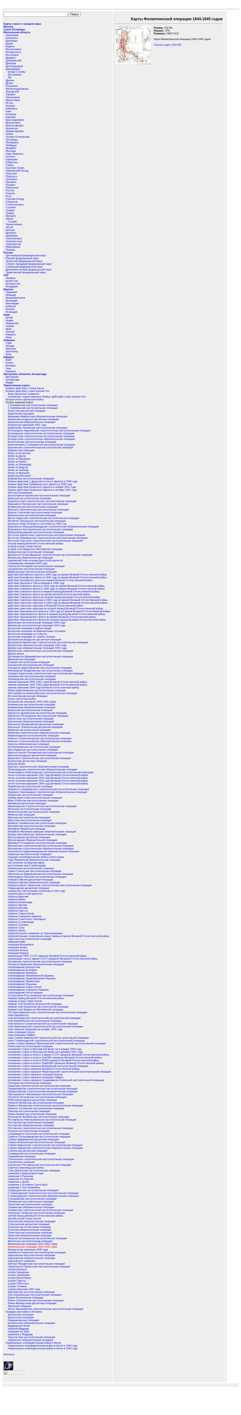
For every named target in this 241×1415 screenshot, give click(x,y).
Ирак (9, 328)
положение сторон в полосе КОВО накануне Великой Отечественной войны (53, 1060)
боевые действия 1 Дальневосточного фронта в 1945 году (42, 481)
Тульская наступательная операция (29, 1227)
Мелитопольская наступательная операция (34, 811)
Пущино (10, 184)
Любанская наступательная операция (30, 794)
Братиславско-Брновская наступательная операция (39, 495)
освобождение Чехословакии (25, 992)
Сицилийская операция (22, 1156)
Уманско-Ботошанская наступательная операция (37, 1238)
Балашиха (12, 37)
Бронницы (12, 40)
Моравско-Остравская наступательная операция (37, 842)
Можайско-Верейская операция (26, 828)
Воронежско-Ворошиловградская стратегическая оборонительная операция (53, 526)
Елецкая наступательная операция (29, 662)
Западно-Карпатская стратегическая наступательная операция (46, 673)
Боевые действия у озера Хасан (25, 388)
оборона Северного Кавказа (24, 916)
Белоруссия (13, 283)
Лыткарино (12, 142)
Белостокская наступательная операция (32, 441)
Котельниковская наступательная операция (34, 746)
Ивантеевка (13, 100)
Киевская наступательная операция (29, 729)
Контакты (9, 1354)
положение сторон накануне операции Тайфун (35, 1077)
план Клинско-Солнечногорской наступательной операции (43, 1023)
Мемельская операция (21, 814)
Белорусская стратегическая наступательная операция (41, 436)
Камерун (11, 371)
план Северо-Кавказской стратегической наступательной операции (48, 1037)
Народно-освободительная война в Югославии (36, 857)
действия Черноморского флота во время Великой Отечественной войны (52, 616)
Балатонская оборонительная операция (31, 422)
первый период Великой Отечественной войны (36, 998)
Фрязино (11, 215)
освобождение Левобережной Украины (31, 975)
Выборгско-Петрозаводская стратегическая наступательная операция (50, 554)
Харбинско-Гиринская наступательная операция (37, 1252)
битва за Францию (18, 472)
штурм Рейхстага (18, 1283)
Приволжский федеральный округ (26, 272)
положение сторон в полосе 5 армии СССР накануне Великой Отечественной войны (58, 1054)
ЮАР (9, 359)
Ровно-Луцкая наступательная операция (32, 1114)
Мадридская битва (19, 1325)
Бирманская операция (21, 450)
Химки (9, 218)
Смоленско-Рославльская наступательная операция (39, 1164)
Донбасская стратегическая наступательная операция (40, 650)
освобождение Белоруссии (24, 967)
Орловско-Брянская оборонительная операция (36, 964)
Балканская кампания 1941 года (27, 424)
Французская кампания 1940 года (28, 1249)
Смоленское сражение (21, 1162)
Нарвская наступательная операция (29, 854)
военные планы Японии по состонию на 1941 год (37, 523)
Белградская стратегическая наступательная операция (41, 433)
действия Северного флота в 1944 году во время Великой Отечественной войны (56, 585)
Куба (8, 354)
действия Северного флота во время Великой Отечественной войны (49, 594)
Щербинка (12, 235)
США (9, 343)
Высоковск (12, 54)
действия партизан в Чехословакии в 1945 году (36, 583)
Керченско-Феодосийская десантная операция (36, 724)
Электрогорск (14, 238)
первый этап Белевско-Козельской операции (34, 1003)
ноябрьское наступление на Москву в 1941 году (36, 890)
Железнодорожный (17, 88)
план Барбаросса (18, 1015)
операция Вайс (17, 941)
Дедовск (11, 57)
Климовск (11, 108)
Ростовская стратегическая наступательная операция (40, 1128)
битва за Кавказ (17, 461)
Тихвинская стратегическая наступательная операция (40, 1210)
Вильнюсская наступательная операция (32, 515)
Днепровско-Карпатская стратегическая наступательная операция (48, 642)
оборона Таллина (18, 924)
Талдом (10, 210)
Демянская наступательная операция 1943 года (36, 625)
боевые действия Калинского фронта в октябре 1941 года (42, 489)
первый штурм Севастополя (25, 1001)
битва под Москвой (19, 475)
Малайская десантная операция (27, 803)
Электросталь (14, 241)
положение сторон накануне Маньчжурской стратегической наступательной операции (59, 1071)
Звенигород (13, 97)
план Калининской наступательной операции (34, 1020)
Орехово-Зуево (15, 167)
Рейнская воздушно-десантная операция (32, 1099)
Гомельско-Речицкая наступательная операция (36, 566)
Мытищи (11, 150)
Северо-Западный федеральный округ (29, 263)
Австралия (12, 376)
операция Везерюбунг (21, 944)
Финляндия (12, 303)
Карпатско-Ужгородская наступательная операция (38, 715)
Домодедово (13, 69)
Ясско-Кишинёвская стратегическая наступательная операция (45, 1308)
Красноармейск (15, 119)
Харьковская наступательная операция (31, 1255)
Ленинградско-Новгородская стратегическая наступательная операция (50, 772)
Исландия (11, 311)
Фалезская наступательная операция (30, 1241)
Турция (10, 326)
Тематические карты (17, 385)
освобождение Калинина (22, 972)
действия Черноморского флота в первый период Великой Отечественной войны (56, 614)
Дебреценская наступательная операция (32, 571)
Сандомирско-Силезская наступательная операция (39, 1133)
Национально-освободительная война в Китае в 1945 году (42, 1348)
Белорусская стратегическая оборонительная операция (41, 439)
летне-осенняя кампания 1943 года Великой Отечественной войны (48, 780)
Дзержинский (13, 60)
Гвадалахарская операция (23, 1320)
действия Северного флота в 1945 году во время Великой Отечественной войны (56, 588)
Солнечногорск (15, 204)
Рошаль (10, 193)
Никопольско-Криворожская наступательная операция (40, 873)
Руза (8, 196)
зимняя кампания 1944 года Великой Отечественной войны (43, 687)
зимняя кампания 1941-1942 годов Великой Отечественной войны (47, 681)
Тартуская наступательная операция (30, 1204)
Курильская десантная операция (27, 761)
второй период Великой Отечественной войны (35, 543)
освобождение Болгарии (22, 970)
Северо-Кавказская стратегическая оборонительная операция (45, 1147)
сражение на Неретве (21, 1179)
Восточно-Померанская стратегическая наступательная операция (48, 537)
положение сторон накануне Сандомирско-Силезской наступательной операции (56, 1080)
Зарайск (11, 94)
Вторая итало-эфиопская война (25, 399)
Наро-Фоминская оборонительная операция (34, 859)
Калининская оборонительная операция (31, 707)
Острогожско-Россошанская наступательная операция (41, 995)
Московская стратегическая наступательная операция (40, 845)
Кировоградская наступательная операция (33, 735)
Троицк (10, 213)
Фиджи (9, 382)
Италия (10, 309)
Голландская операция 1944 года (27, 563)
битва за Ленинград (19, 464)
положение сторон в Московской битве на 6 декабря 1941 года (45, 1051)
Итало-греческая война (22, 698)
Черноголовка (14, 224)
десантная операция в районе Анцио (30, 628)
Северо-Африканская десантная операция (33, 1139)
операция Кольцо (18, 950)
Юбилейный (13, 246)
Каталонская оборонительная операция (31, 1323)
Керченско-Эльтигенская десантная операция (35, 727)
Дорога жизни (16, 653)
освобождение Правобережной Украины (32, 978)
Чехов (9, 227)
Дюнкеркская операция (21, 659)
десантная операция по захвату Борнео (31, 636)
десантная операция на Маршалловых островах (37, 631)
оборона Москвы (18, 907)
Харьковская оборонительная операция (31, 1258)
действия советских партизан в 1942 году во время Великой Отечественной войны (58, 600)
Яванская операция (19, 1306)
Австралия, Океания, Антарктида (25, 374)
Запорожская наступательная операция (32, 676)
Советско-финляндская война (26, 1167)
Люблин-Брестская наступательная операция (35, 797)
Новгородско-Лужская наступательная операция (37, 876)
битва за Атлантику (19, 453)
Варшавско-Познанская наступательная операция (38, 503)
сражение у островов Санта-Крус (28, 1184)
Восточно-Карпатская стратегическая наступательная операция (46, 535)
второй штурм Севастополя (24, 546)
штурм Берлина (17, 1269)
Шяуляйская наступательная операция (31, 1291)
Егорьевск (12, 85)
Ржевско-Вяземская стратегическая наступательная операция (45, 1105)
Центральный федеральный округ (26, 255)
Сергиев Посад (15, 198)
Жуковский (12, 91)
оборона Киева (16, 899)
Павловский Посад (17, 170)
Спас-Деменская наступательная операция (34, 1170)
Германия (11, 292)
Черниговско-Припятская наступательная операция (39, 1266)
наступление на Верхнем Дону (26, 862)
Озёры (10, 165)
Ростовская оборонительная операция (31, 1125)
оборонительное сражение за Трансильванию (35, 933)
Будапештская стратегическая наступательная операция (42, 501)
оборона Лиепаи (17, 905)
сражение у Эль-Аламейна (24, 1187)
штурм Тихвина (17, 1286)
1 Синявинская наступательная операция (33, 405)
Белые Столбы (16, 71)
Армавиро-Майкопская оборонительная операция (37, 416)
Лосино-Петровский (17, 136)
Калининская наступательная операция (31, 704)
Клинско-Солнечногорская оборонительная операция (40, 741)
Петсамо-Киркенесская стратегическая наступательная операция (47, 1012)
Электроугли (13, 244)
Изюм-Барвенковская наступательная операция (37, 690)
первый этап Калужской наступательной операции (38, 1006)
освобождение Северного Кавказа (28, 989)
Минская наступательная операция (29, 817)
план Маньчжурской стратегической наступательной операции (45, 1026)
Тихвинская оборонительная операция (31, 1207)
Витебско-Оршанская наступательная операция (37, 520)
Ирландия (11, 300)
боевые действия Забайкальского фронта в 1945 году (40, 484)
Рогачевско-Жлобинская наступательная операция (38, 1116)
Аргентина (12, 351)
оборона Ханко (16, 930)
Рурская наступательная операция (29, 1131)
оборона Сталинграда (21, 922)
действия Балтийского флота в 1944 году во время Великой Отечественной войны (57, 574)
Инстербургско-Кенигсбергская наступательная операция (42, 693)
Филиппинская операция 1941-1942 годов (32, 1243)
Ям (10, 77)
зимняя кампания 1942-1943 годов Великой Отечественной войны (47, 684)
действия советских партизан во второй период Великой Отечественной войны (55, 608)
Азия (7, 314)
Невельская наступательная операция (31, 868)
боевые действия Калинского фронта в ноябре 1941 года (42, 487)
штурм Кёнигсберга (19, 1277)
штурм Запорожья (19, 1275)
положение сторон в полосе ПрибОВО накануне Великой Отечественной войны (56, 1063)
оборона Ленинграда (20, 902)
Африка (9, 357)
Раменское (12, 187)
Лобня (9, 134)
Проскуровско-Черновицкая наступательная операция (40, 1094)
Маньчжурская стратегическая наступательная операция (42, 806)
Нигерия (11, 365)
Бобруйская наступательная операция (31, 478)
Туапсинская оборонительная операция (31, 1221)
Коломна (11, 114)
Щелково (11, 232)
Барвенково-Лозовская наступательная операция (37, 427)
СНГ (6, 275)
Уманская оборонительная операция (30, 1235)
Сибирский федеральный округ (24, 266)
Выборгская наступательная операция (31, 552)
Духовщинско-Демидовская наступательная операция (40, 656)
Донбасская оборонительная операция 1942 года (37, 648)
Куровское (12, 128)
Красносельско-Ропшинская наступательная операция (41, 752)
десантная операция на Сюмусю (27, 633)
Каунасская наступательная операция (31, 718)
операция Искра (17, 947)
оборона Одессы (18, 910)
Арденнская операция (21, 413)
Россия (8, 252)
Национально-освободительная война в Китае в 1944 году (42, 1345)
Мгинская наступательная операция (29, 809)
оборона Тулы (16, 927)
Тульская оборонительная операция (29, 1229)
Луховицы (12, 139)
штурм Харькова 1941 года (24, 1289)
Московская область (17, 32)
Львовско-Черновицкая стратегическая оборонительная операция (47, 792)
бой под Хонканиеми (20, 492)
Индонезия (12, 323)
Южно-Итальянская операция (25, 1297)
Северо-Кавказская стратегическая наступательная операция (45, 1145)
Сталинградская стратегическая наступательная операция (43, 1193)
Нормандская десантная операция (28, 888)
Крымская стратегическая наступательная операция (39, 758)
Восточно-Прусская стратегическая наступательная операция (45, 540)
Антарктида (12, 379)
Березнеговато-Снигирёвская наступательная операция (41, 444)
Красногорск (13, 122)
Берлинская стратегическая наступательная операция (40, 447)
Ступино (11, 207)
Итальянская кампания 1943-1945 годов (32, 701)
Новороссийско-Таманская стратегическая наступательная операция (50, 885)
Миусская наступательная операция (30, 820)
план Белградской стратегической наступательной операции (44, 1018)
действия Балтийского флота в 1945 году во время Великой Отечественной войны (57, 577)
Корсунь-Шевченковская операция (28, 744)
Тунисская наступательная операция (30, 1232)
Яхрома (10, 249)
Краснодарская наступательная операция (33, 749)
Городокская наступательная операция (31, 568)
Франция (11, 294)
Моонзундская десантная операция (29, 837)
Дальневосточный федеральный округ (29, 269)
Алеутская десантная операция (26, 410)
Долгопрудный (14, 66)
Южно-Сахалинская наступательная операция (36, 1300)
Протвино (11, 179)
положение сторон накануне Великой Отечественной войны (44, 1068)
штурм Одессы (17, 1280)
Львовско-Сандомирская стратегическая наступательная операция (48, 789)
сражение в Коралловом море (26, 1173)
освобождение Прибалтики (24, 981)
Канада (10, 345)
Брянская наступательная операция (29, 498)
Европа (8, 289)
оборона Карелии (18, 896)
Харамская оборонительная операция (30, 1340)
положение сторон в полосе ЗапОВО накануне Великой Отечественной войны (55, 1057)
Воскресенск (13, 52)
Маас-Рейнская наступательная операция (33, 800)
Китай (9, 317)
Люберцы (11, 145)
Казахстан (12, 280)
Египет (10, 362)
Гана (8, 368)
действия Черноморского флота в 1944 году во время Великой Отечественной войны (59, 611)
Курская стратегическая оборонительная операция (38, 766)
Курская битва (16, 763)
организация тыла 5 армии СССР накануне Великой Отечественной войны (52, 958)
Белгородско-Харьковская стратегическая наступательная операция (49, 430)
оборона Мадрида (18, 1328)
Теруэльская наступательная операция (31, 1337)
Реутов (10, 190)
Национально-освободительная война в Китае (33, 1342)
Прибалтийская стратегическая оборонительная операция (43, 1091)
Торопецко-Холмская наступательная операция (36, 1212)
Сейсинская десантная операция (27, 1150)
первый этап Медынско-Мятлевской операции (35, 1009)
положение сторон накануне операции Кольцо (35, 1074)
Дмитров (11, 63)
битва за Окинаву (18, 470)
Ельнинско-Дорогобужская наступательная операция (40, 667)
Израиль (11, 334)
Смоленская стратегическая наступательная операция (41, 1159)
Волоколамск (13, 49)
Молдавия (12, 286)
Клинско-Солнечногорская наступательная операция (39, 738)
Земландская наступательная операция (32, 679)
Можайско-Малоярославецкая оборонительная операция (42, 831)
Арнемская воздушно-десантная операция (33, 419)
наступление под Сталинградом (27, 865)
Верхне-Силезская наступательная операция (35, 512)
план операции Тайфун (21, 1034)
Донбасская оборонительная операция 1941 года (37, 645)
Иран (9, 337)
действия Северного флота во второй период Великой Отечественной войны (54, 597)
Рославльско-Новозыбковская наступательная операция (42, 1119)
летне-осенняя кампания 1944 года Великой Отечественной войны (48, 783)
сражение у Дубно (18, 1181)
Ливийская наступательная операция (30, 786)
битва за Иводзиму (19, 458)
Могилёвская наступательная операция (31, 825)
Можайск (11, 148)
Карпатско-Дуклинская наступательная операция (37, 713)
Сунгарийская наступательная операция (32, 1198)
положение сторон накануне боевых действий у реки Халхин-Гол (46, 396)
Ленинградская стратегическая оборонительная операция (42, 769)
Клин (8, 111)
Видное (10, 46)
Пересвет (11, 173)
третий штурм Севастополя (24, 1218)
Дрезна (10, 80)
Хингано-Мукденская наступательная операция (36, 1263)
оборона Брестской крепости (25, 893)
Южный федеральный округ (22, 258)
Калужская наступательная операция (30, 710)
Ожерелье (12, 162)
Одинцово (12, 159)
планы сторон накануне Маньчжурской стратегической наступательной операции (56, 1043)
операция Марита (18, 953)
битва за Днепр (17, 455)
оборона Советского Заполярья (27, 919)
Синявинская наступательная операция (32, 1153)
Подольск (11, 176)
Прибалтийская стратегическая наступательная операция (42, 1088)
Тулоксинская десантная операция (28, 1224)
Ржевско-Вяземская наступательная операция (36, 1102)
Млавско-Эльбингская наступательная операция (37, 823)
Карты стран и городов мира (22, 23)
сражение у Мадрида (20, 1334)
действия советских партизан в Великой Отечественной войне (45, 605)
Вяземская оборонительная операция (30, 557)
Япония (10, 331)
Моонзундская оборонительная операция (32, 840)
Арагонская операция (20, 1314)
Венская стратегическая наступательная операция (38, 509)
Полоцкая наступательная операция (29, 1082)
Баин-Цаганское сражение (23, 393)
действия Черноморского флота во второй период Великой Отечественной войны (57, 619)
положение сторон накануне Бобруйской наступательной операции (48, 1066)
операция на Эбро (18, 1331)
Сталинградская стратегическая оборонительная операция (43, 1195)
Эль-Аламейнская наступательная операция (34, 1294)
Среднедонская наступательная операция (33, 1190)
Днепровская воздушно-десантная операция (34, 639)
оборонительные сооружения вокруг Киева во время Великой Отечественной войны (58, 936)
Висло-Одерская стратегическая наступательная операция (43, 518)
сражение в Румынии (20, 1176)
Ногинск (10, 156)
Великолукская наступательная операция (33, 506)
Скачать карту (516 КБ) (167, 44)
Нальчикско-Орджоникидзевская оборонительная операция (43, 851)
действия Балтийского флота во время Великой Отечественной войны (50, 580)
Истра (9, 102)
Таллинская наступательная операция (31, 1201)
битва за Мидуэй (18, 467)
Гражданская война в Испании (24, 1311)
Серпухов (11, 201)
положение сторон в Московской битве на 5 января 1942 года (44, 1049)
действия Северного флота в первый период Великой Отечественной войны (54, 591)
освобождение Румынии (22, 984)
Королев (11, 117)
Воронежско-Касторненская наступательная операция (40, 529)
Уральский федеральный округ (24, 261)
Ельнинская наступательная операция (31, 664)
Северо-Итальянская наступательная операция (36, 1142)
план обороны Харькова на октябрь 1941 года (35, 1029)
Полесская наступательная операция (30, 1046)
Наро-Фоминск (14, 153)
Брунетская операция (21, 1317)
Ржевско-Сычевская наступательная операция (36, 1108)
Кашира (10, 105)
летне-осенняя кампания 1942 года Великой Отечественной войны (48, 777)
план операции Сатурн (21, 1032)
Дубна (9, 83)
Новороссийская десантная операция (30, 879)
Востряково (15, 74)
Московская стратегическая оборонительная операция (41, 848)
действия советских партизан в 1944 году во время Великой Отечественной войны (58, 602)
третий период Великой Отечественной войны (35, 1215)
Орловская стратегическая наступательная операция (40, 961)
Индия (9, 320)
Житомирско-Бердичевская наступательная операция (40, 670)
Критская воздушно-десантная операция (32, 755)
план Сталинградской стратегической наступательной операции (46, 1040)
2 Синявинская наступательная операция (33, 407)
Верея (9, 43)
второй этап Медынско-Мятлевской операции (35, 549)
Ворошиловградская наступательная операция (36, 532)
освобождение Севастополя (24, 986)
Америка (9, 340)
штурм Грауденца (18, 1272)
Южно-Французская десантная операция (32, 1303)
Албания (11, 306)
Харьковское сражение (21, 1260)
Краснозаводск (15, 125)
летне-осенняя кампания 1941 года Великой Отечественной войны (48, 775)
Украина (10, 278)
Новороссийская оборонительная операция (34, 882)
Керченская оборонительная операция (31, 721)
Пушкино (11, 182)
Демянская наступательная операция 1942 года (36, 622)
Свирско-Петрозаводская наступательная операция (39, 1136)
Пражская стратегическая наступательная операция (39, 1085)
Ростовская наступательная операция (31, 1122)
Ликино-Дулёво (15, 131)
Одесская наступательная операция (30, 938)
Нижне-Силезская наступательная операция (34, 871)
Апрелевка (12, 35)
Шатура (10, 230)
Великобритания (15, 297)
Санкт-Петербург (14, 29)
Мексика (11, 348)
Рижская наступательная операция (29, 1111)
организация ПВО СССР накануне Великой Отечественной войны (47, 955)
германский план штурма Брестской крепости (35, 560)
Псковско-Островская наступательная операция (37, 1097)
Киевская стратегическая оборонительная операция (39, 732)
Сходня (12, 221)
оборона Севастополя (21, 913)
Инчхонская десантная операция (27, 696)
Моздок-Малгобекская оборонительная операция (37, 834)
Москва (8, 26)
